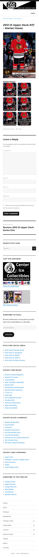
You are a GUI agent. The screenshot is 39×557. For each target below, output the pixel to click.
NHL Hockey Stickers (10, 305)
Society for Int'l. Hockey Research (17, 437)
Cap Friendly (9, 425)
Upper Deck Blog (11, 405)
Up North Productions (13, 403)
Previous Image (7, 18)
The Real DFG (10, 400)
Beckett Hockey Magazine (14, 375)
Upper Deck (9, 457)
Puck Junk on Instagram (13, 353)
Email (5, 187)
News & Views (8, 534)
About (5, 543)
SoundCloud (9, 492)
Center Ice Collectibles (11, 286)
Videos (5, 539)
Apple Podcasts (10, 484)
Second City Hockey (12, 435)
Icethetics (8, 427)
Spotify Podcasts (11, 494)
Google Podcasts (11, 487)
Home (5, 503)
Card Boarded (9, 380)
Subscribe (8, 334)
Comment (7, 151)
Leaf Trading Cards (11, 467)
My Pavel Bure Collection (14, 390)
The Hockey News (11, 440)
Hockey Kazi (9, 385)
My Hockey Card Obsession (14, 387)
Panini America (10, 462)
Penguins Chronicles (12, 430)
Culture (6, 530)
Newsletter (7, 516)
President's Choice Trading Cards (17, 460)
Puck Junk (8, 395)
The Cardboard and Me (13, 398)
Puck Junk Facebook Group (14, 350)
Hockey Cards (8, 521)
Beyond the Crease (11, 377)
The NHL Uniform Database (15, 443)
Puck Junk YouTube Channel (15, 360)
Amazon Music (10, 482)
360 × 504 (18, 129)
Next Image (17, 18)
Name (5, 178)
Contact (6, 548)
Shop (5, 507)
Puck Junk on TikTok (12, 355)
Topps (7, 465)
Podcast (6, 512)
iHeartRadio (9, 489)
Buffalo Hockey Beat (12, 422)
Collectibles (7, 525)
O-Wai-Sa (8, 392)
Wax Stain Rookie (11, 408)
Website (6, 196)
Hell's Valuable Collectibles (14, 382)
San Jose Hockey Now (12, 432)
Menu (33, 13)
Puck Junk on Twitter (12, 358)
